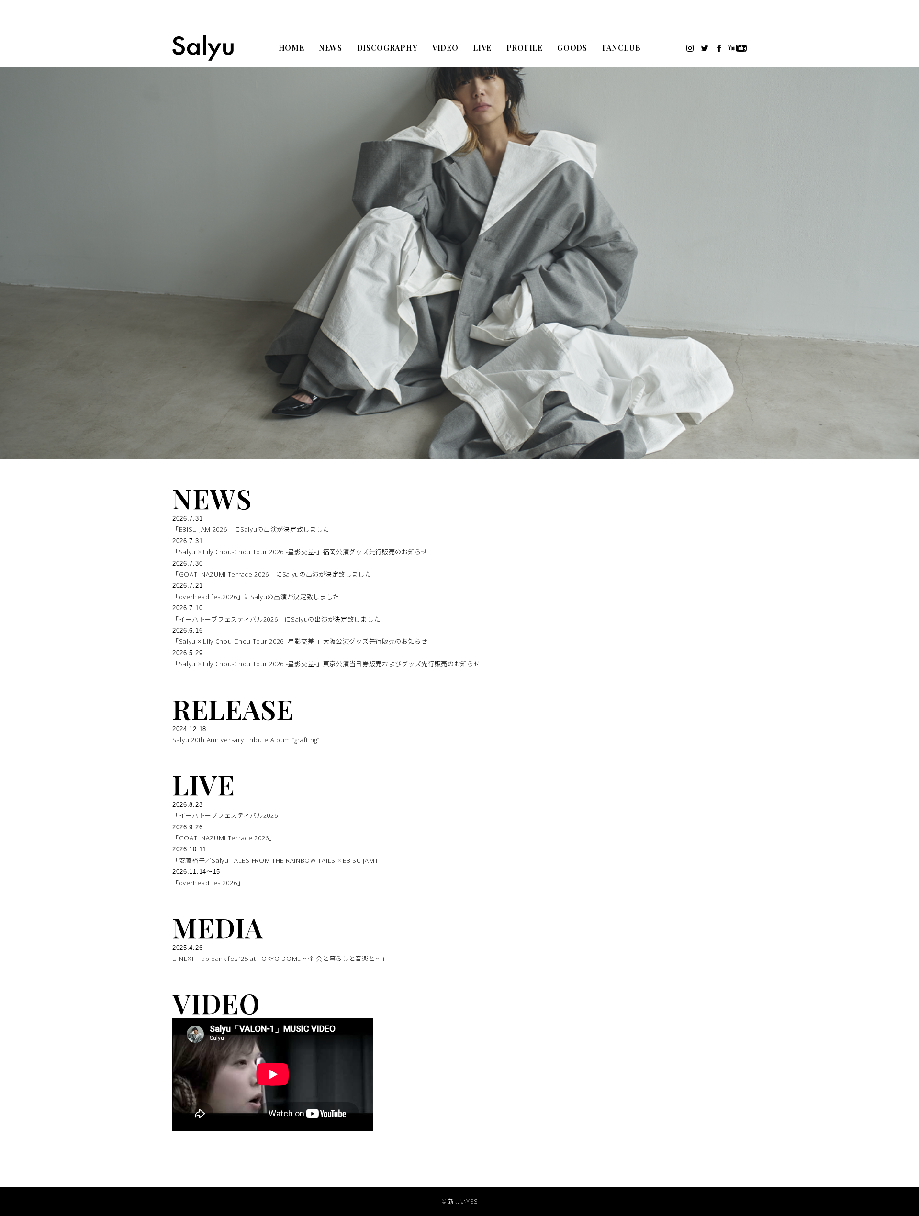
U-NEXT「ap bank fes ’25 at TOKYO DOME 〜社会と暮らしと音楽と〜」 (280, 958)
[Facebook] (719, 48)
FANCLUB (621, 48)
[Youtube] (738, 48)
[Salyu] (203, 48)
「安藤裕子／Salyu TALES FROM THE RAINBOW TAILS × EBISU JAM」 (276, 860)
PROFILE (524, 48)
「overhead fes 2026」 (208, 883)
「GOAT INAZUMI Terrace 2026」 (224, 838)
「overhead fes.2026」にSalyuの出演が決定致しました (255, 596)
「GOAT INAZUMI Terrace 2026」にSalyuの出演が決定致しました (271, 574)
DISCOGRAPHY (387, 48)
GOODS (572, 48)
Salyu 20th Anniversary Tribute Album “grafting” (246, 740)
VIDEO (445, 48)
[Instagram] (690, 48)
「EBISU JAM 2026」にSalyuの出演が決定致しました (250, 529)
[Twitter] (705, 48)
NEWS (330, 48)
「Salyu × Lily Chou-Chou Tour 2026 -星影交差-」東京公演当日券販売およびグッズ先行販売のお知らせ (326, 663)
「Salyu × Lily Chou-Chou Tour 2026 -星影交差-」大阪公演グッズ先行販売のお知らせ (300, 641)
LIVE (482, 48)
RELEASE (233, 708)
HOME (291, 48)
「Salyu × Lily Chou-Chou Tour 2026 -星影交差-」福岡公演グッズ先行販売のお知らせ (300, 551)
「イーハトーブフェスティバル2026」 (228, 815)
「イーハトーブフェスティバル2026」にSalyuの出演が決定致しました (276, 619)
